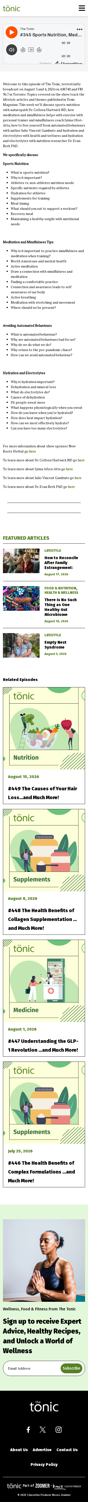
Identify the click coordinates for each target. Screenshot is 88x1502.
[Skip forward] (39, 50)
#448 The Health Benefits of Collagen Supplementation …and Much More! (42, 919)
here (32, 451)
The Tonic (11, 8)
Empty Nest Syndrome (55, 645)
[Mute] (11, 49)
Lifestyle (52, 551)
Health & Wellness (61, 593)
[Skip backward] (23, 50)
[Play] (12, 32)
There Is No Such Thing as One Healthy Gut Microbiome (60, 607)
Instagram (58, 1430)
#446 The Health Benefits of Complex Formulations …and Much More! (41, 1172)
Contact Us (67, 1449)
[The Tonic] (44, 1406)
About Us (19, 1449)
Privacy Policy (44, 1464)
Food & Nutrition (60, 588)
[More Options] (79, 29)
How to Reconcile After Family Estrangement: (61, 562)
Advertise (42, 1449)
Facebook (28, 1430)
